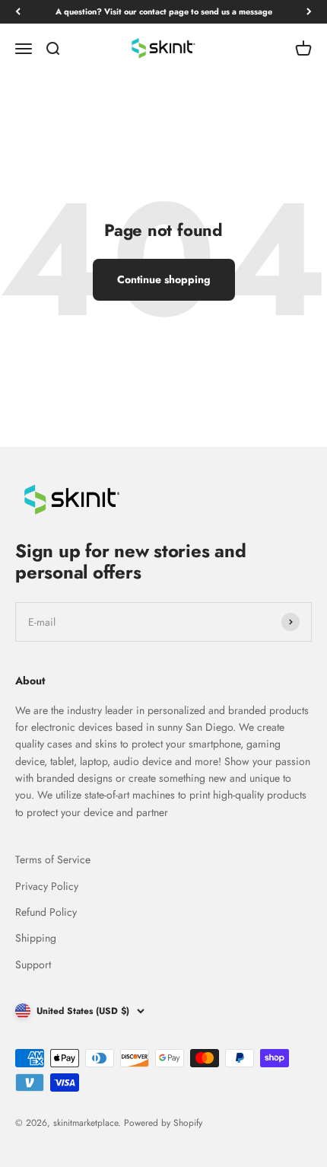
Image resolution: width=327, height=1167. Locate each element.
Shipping (35, 937)
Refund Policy (46, 912)
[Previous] (18, 12)
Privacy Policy (46, 886)
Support (33, 964)
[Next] (309, 12)
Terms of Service (52, 859)
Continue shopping (164, 279)
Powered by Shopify (163, 1123)
